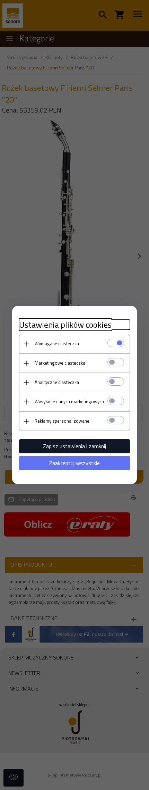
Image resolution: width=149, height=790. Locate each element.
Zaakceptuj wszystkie (74, 463)
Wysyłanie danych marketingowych (69, 401)
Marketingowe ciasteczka (60, 362)
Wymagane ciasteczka (57, 343)
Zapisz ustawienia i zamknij (74, 446)
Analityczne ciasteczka (57, 382)
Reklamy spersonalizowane (62, 420)
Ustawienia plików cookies (65, 325)
